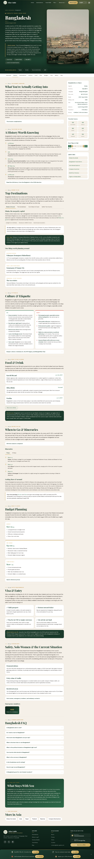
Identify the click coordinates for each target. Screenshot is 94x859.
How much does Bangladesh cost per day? (18, 737)
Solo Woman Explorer (74, 165)
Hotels (26, 70)
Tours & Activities (36, 70)
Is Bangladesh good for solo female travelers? (19, 772)
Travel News (35, 842)
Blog (33, 845)
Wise (25, 494)
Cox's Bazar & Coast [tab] (33, 207)
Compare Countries (74, 169)
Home (32, 2)
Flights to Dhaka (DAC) (75, 176)
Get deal (35, 852)
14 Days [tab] (14, 453)
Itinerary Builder (36, 839)
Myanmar (42, 819)
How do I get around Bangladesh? (16, 767)
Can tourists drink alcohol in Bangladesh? (18, 752)
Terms (52, 839)
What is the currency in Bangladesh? (17, 757)
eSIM (45, 70)
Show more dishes (11, 407)
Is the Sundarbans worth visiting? (16, 762)
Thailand (34, 819)
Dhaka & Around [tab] (10, 207)
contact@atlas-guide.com (57, 845)
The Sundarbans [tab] (21, 207)
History (15, 75)
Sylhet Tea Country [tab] (47, 207)
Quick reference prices (13, 579)
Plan (41, 75)
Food (36, 75)
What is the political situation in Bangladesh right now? (22, 747)
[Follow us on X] (8, 841)
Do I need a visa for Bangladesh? (16, 732)
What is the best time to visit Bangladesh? (18, 742)
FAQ (61, 75)
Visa (51, 75)
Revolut (20, 494)
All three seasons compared (15, 443)
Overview (8, 75)
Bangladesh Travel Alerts (75, 161)
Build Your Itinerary (74, 173)
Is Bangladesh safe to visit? (14, 727)
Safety (56, 75)
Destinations (39, 2)
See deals (75, 852)
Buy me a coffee (80, 845)
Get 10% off (39, 856)
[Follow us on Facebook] (12, 841)
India (20, 819)
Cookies (53, 842)
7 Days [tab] (8, 453)
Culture (30, 75)
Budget (46, 75)
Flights (20, 70)
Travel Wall (48, 2)
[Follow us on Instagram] (5, 841)
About (52, 834)
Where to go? (73, 2)
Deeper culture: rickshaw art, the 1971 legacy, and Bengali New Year (26, 351)
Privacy (53, 837)
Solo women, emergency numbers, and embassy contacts (23, 698)
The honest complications (14, 121)
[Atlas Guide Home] (5, 2)
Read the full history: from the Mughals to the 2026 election (24, 182)
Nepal (26, 819)
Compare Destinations (55, 819)
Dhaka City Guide (11, 819)
